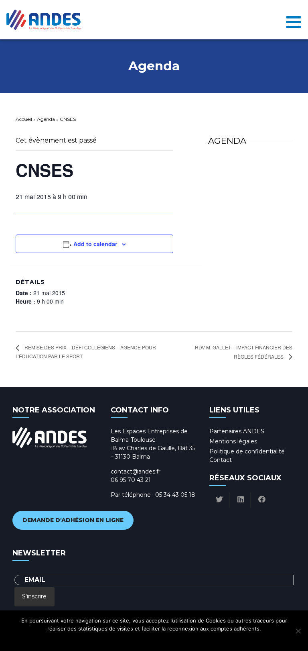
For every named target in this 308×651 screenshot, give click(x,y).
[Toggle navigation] (294, 19)
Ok (118, 639)
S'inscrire (34, 596)
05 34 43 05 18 (175, 494)
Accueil (24, 119)
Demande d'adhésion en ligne (73, 520)
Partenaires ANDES (236, 431)
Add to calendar (95, 244)
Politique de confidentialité (247, 451)
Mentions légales (233, 441)
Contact (220, 459)
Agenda (46, 119)
